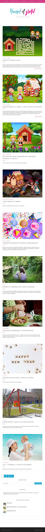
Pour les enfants (14, 1)
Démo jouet (32, 1)
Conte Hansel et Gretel (12, 201)
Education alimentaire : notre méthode (18, 330)
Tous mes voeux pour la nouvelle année (18, 377)
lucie (4, 62)
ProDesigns (41, 530)
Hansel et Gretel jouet (12, 60)
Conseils (6, 1)
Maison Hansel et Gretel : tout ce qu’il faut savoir (22, 107)
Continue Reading (38, 68)
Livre (4, 199)
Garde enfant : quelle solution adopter (18, 422)
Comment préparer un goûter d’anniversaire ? (21, 243)
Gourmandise (6, 328)
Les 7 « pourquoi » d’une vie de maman (17, 464)
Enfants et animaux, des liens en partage (19, 287)
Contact (39, 1)
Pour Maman (24, 1)
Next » (11, 476)
